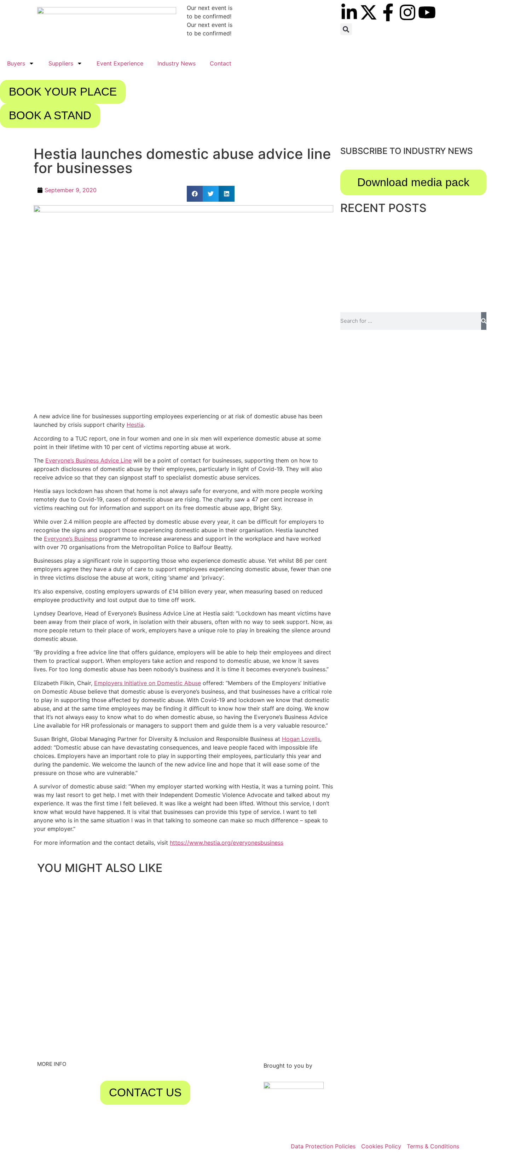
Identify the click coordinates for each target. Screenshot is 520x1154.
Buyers (16, 63)
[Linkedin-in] (349, 12)
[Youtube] (427, 12)
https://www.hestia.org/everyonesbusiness (226, 842)
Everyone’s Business (70, 538)
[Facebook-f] (388, 12)
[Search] (483, 321)
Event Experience (120, 63)
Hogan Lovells (301, 738)
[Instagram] (407, 12)
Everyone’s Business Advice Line (88, 460)
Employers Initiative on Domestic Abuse (147, 683)
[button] (346, 29)
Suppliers (60, 63)
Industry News (176, 63)
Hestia (135, 424)
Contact (220, 63)
